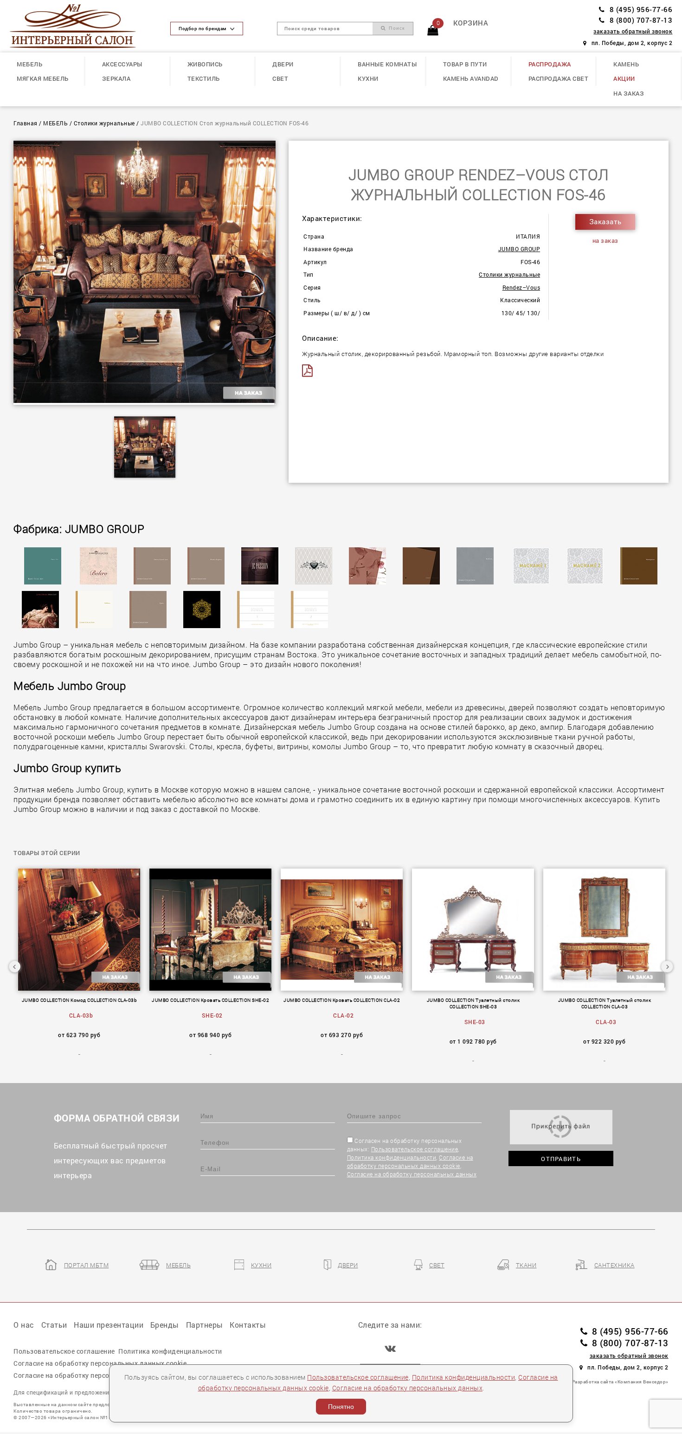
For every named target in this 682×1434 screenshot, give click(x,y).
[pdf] (310, 370)
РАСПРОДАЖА (549, 64)
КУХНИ (368, 78)
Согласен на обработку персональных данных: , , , (412, 1157)
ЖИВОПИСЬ (205, 64)
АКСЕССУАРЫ (122, 64)
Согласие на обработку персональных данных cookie (100, 1363)
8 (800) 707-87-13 (641, 20)
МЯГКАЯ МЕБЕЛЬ (43, 78)
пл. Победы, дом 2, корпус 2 (632, 42)
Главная (25, 123)
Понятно (341, 1406)
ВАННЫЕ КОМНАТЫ (387, 64)
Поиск (395, 28)
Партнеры (204, 1325)
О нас (23, 1325)
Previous (15, 966)
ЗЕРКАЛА (116, 78)
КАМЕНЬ (626, 64)
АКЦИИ (624, 78)
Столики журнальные (104, 123)
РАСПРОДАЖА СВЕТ (558, 78)
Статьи (54, 1325)
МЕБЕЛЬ (29, 64)
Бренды (164, 1325)
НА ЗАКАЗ (628, 93)
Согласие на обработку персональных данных (412, 1174)
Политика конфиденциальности (392, 1157)
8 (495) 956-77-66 (641, 9)
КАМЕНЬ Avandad (471, 78)
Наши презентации (108, 1325)
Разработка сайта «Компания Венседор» (620, 1381)
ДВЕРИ (283, 64)
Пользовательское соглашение (414, 1149)
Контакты (248, 1325)
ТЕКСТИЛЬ (203, 78)
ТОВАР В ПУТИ (465, 64)
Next (667, 966)
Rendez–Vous (521, 287)
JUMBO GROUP (519, 249)
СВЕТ (280, 78)
